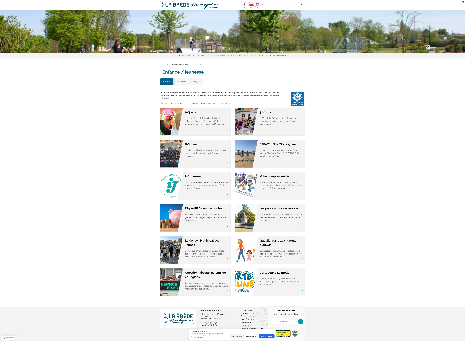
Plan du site (245, 326)
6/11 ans (191, 144)
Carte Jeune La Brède (274, 272)
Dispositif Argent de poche (203, 208)
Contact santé (246, 310)
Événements (279, 55)
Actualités (182, 81)
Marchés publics (247, 319)
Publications (246, 322)
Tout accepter (266, 336)
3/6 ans (265, 112)
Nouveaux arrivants (249, 313)
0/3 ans (190, 112)
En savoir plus (197, 337)
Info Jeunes (193, 176)
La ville (201, 55)
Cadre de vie (260, 55)
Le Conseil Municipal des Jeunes (202, 243)
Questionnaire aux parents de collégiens (205, 275)
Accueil (186, 55)
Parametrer (251, 336)
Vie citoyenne (218, 55)
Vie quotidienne (239, 55)
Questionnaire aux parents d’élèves (278, 243)
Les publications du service (279, 208)
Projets (196, 81)
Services (166, 81)
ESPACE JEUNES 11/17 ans (278, 144)
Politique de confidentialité (252, 329)
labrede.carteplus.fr (222, 103)
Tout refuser (237, 336)
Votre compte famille (274, 176)
